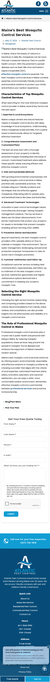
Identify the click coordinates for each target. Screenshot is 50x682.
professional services (21, 388)
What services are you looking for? (21, 465)
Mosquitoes (10, 44)
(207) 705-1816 (28, 542)
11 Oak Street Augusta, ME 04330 (25, 645)
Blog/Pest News (13, 401)
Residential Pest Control (25, 606)
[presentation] (22, 504)
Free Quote (12, 679)
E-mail (7, 455)
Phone (7, 445)
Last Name (10, 434)
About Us (25, 598)
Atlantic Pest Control (31, 40)
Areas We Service (25, 602)
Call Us (37, 679)
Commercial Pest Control (25, 610)
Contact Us (25, 614)
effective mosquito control (14, 74)
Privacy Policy (25, 671)
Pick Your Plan (12, 407)
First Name (10, 424)
